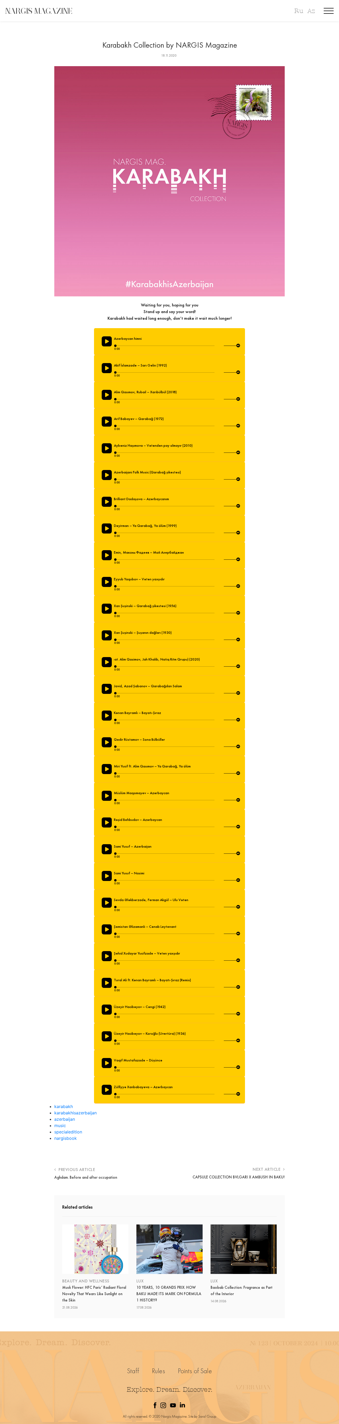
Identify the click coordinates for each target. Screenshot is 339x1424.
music (60, 1125)
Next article (267, 1169)
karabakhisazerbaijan (75, 1112)
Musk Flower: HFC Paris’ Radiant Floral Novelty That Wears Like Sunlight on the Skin (94, 1294)
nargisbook (65, 1138)
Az (311, 11)
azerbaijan (64, 1119)
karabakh (63, 1106)
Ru (298, 11)
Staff (133, 1371)
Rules (158, 1371)
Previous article (76, 1169)
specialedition (68, 1131)
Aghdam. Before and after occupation (85, 1177)
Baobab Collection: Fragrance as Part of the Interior (242, 1290)
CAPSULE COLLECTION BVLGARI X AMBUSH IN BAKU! (239, 1177)
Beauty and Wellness (85, 1281)
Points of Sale (195, 1371)
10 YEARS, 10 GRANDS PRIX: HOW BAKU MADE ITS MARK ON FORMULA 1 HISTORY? (168, 1294)
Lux (140, 1281)
